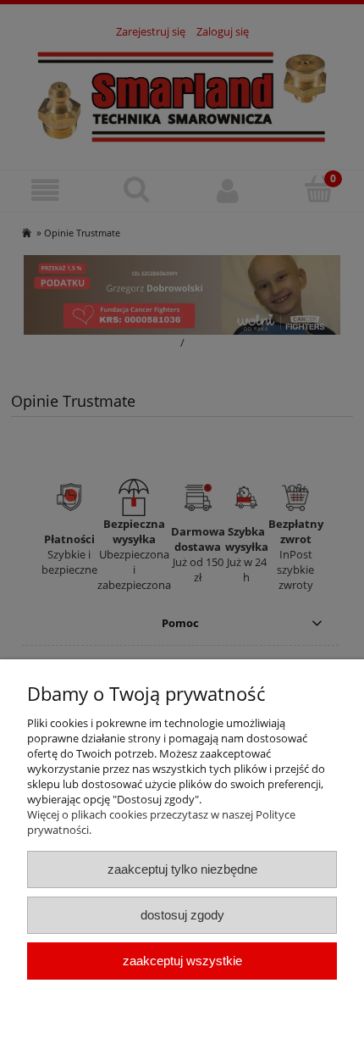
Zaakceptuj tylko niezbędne (182, 869)
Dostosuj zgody (182, 915)
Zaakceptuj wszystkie (182, 960)
